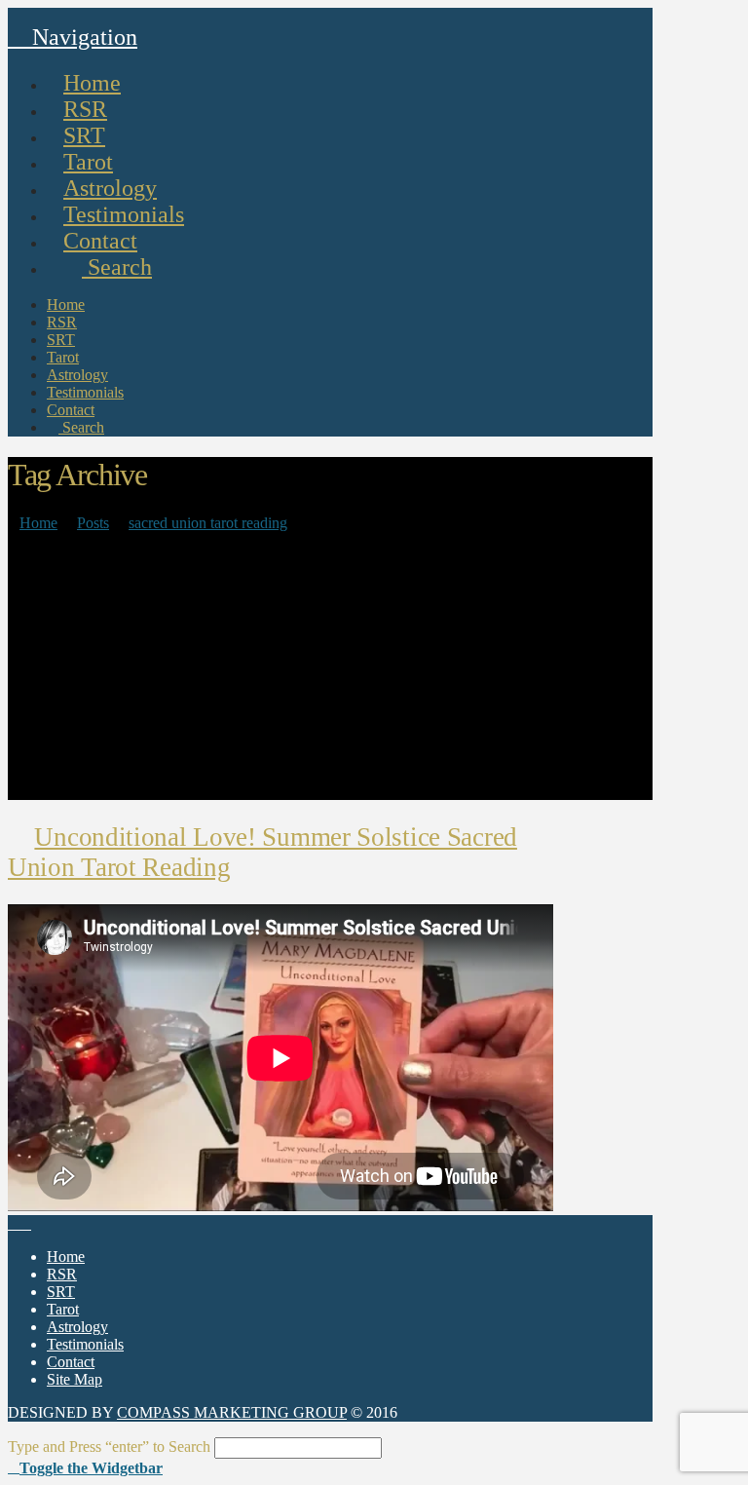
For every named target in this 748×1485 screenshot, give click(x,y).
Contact (70, 1361)
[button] (85, 1467)
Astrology (77, 1326)
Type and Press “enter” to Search (109, 1446)
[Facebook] (13, 1223)
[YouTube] (25, 1223)
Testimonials (85, 1344)
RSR (62, 1274)
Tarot (63, 1309)
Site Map (74, 1379)
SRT (61, 1291)
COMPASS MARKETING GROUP (232, 1412)
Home (66, 1256)
